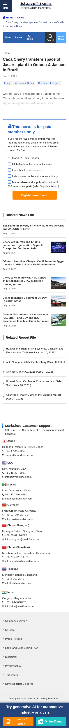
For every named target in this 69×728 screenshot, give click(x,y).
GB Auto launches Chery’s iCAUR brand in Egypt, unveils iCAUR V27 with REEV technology (34, 263)
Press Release (13, 638)
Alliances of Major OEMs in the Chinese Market (33, 394)
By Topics (29, 37)
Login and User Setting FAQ (21, 647)
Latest (18, 37)
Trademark (11, 674)
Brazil (7, 53)
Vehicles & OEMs (24, 83)
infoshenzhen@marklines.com (22, 561)
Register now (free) (33, 195)
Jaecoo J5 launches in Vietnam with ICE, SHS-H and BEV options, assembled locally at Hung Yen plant (26, 317)
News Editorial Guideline (19, 683)
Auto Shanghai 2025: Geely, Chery (26, 362)
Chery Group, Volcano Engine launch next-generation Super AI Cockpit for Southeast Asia (23, 245)
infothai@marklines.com (19, 583)
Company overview (16, 620)
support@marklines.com (19, 455)
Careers (10, 629)
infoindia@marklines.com (19, 606)
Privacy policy (13, 665)
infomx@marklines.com (18, 498)
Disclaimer (11, 656)
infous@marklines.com (18, 476)
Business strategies (48, 83)
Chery (7, 83)
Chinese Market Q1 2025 (21, 371)
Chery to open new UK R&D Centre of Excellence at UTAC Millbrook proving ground (24, 281)
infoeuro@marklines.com (19, 519)
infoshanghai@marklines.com (22, 539)
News (8, 37)
